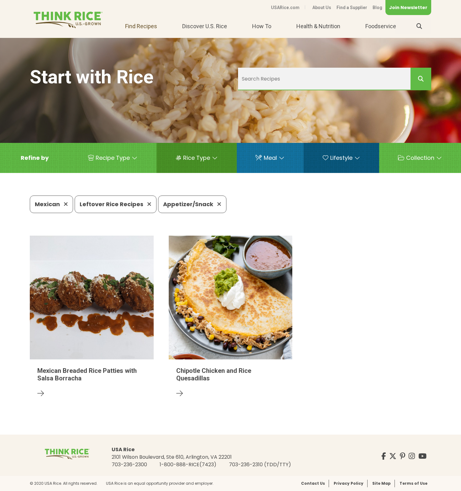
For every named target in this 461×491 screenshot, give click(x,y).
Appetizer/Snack (189, 204)
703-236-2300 (129, 464)
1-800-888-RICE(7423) (188, 464)
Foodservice (380, 26)
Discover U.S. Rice (204, 26)
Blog (377, 7)
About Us (321, 7)
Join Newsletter (408, 7)
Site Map (381, 483)
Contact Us (313, 483)
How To (261, 26)
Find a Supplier (351, 7)
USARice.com (285, 7)
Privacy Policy (348, 483)
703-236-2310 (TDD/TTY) (260, 464)
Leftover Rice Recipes (112, 204)
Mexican (48, 204)
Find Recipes (141, 26)
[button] (35, 158)
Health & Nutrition (318, 26)
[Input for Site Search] (419, 26)
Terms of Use (413, 483)
